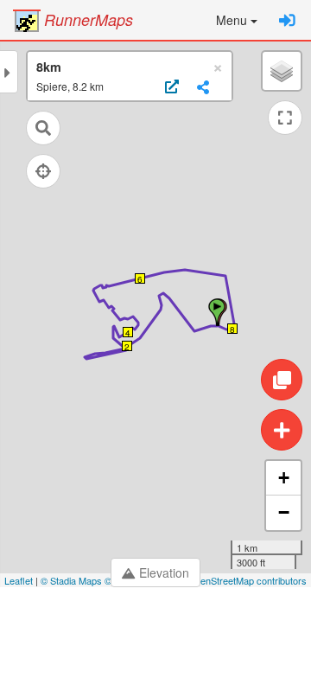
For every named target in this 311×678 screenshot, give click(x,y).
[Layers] (282, 71)
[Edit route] (281, 379)
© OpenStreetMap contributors (242, 580)
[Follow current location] (43, 171)
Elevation (164, 572)
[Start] (216, 312)
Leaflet (18, 580)
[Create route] (281, 430)
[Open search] (43, 128)
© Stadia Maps (71, 580)
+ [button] (283, 478)
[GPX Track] (170, 87)
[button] (237, 20)
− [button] (283, 512)
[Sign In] (287, 20)
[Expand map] (285, 117)
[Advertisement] (155, 635)
